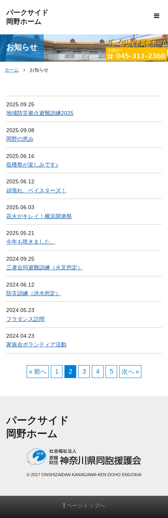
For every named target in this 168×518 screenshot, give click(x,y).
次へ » (130, 371)
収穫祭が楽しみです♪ (32, 164)
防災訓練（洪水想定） (33, 293)
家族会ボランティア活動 (36, 344)
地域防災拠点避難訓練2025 (39, 113)
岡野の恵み (20, 139)
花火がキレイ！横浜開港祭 (39, 216)
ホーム (12, 70)
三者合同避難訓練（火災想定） (44, 267)
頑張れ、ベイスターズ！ (36, 190)
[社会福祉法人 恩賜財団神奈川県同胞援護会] (84, 459)
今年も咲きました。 (30, 241)
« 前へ (37, 371)
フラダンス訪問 (25, 319)
